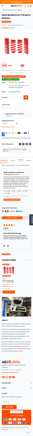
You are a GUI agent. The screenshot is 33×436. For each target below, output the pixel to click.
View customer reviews (12, 199)
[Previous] (27, 260)
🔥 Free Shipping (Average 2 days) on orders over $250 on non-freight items (16, 2)
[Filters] (25, 217)
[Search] (30, 10)
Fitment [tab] (12, 160)
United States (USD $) (16, 412)
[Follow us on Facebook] (3, 377)
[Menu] (2, 6)
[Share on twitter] (8, 246)
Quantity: (5, 97)
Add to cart (25, 97)
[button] (6, 28)
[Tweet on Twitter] (26, 144)
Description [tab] (4, 160)
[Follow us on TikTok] (13, 377)
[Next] (30, 260)
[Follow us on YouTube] (10, 377)
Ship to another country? (8, 126)
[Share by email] (30, 144)
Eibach (4, 25)
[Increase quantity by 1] (21, 97)
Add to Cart (9, 292)
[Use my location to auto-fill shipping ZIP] (16, 123)
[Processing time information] (20, 92)
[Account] (25, 6)
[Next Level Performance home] (11, 362)
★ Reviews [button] (32, 220)
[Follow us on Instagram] (7, 377)
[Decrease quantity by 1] (10, 97)
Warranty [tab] (29, 160)
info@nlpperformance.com (10, 372)
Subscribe (9, 407)
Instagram (16, 351)
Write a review (12, 218)
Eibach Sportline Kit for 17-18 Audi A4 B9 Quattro (8, 281)
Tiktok (21, 351)
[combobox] (5, 107)
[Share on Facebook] (20, 144)
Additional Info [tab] (21, 160)
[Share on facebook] (4, 246)
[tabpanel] (16, 165)
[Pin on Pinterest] (23, 144)
